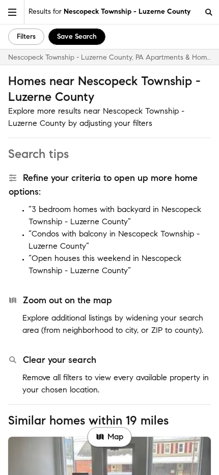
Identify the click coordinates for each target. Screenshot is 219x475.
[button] (12, 12)
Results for (109, 11)
